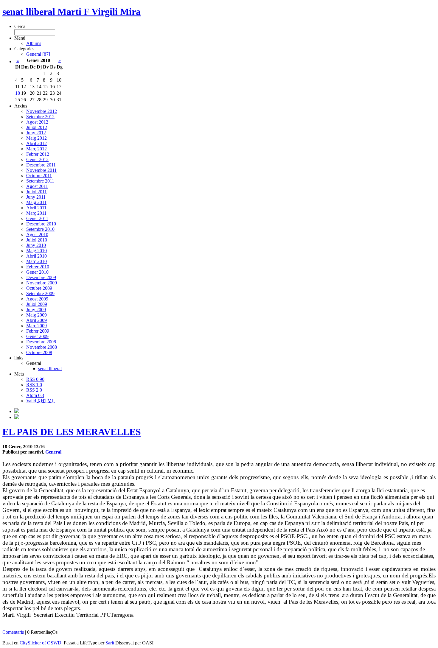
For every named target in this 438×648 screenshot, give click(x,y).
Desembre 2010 (41, 223)
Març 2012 (36, 148)
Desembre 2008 (41, 341)
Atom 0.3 (35, 395)
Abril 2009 (36, 320)
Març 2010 (36, 261)
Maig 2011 (36, 202)
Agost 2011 (37, 186)
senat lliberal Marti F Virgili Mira (71, 11)
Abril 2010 (36, 255)
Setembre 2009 (40, 293)
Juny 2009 (36, 309)
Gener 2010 (37, 272)
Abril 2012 (36, 143)
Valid (40, 400)
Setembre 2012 (40, 116)
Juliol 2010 (36, 239)
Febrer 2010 (37, 266)
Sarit (109, 642)
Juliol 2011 (36, 191)
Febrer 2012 (37, 154)
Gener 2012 (37, 159)
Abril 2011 (36, 207)
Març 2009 (36, 325)
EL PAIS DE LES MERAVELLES (71, 431)
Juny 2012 (36, 132)
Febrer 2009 (37, 331)
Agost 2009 (37, 298)
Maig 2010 (36, 250)
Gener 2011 (37, 218)
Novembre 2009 (41, 282)
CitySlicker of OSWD (40, 642)
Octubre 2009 (39, 288)
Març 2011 (36, 213)
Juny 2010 (36, 245)
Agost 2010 (37, 234)
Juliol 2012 (36, 127)
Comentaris (13, 632)
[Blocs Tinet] (16, 411)
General (53, 451)
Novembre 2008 (41, 347)
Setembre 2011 (40, 180)
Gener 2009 (37, 336)
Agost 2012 (37, 121)
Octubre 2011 (39, 175)
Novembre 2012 (41, 111)
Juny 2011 (36, 197)
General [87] (38, 54)
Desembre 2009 (41, 277)
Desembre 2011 (41, 164)
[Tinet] (16, 417)
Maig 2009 (36, 314)
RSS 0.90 (35, 379)
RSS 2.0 (34, 389)
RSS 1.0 (34, 384)
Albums (33, 43)
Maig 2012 (36, 138)
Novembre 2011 (41, 170)
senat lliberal (50, 368)
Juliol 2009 (36, 304)
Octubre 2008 (39, 352)
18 (17, 93)
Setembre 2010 (40, 229)
